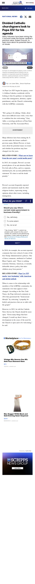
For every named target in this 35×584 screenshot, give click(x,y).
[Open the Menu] (3, 2)
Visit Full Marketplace (24, 338)
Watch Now (29, 2)
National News (9, 16)
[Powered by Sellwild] (28, 451)
